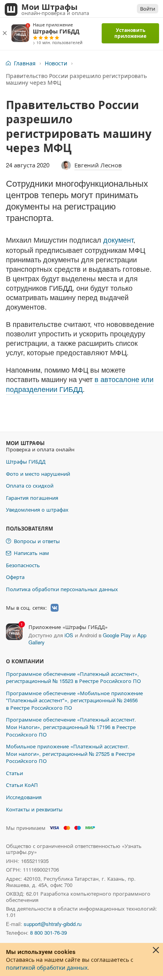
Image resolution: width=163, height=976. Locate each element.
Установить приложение (130, 32)
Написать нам (31, 553)
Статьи (14, 773)
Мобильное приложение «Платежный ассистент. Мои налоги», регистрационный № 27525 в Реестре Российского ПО (70, 753)
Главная (25, 63)
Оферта (15, 577)
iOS (68, 635)
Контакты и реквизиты (34, 809)
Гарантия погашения (32, 497)
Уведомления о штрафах (37, 509)
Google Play (117, 635)
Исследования (24, 797)
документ (118, 240)
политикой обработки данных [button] (46, 967)
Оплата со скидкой (29, 485)
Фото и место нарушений (38, 473)
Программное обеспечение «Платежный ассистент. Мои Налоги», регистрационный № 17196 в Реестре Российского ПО (71, 727)
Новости (56, 63)
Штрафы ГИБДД (25, 461)
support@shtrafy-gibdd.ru (53, 924)
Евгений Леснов (98, 165)
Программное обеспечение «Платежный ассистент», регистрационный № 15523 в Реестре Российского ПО (73, 677)
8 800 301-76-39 (48, 932)
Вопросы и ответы (37, 541)
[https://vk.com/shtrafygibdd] (55, 608)
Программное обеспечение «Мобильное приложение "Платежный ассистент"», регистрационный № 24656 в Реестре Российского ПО (74, 700)
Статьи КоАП (22, 785)
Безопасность (23, 565)
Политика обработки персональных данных (62, 589)
